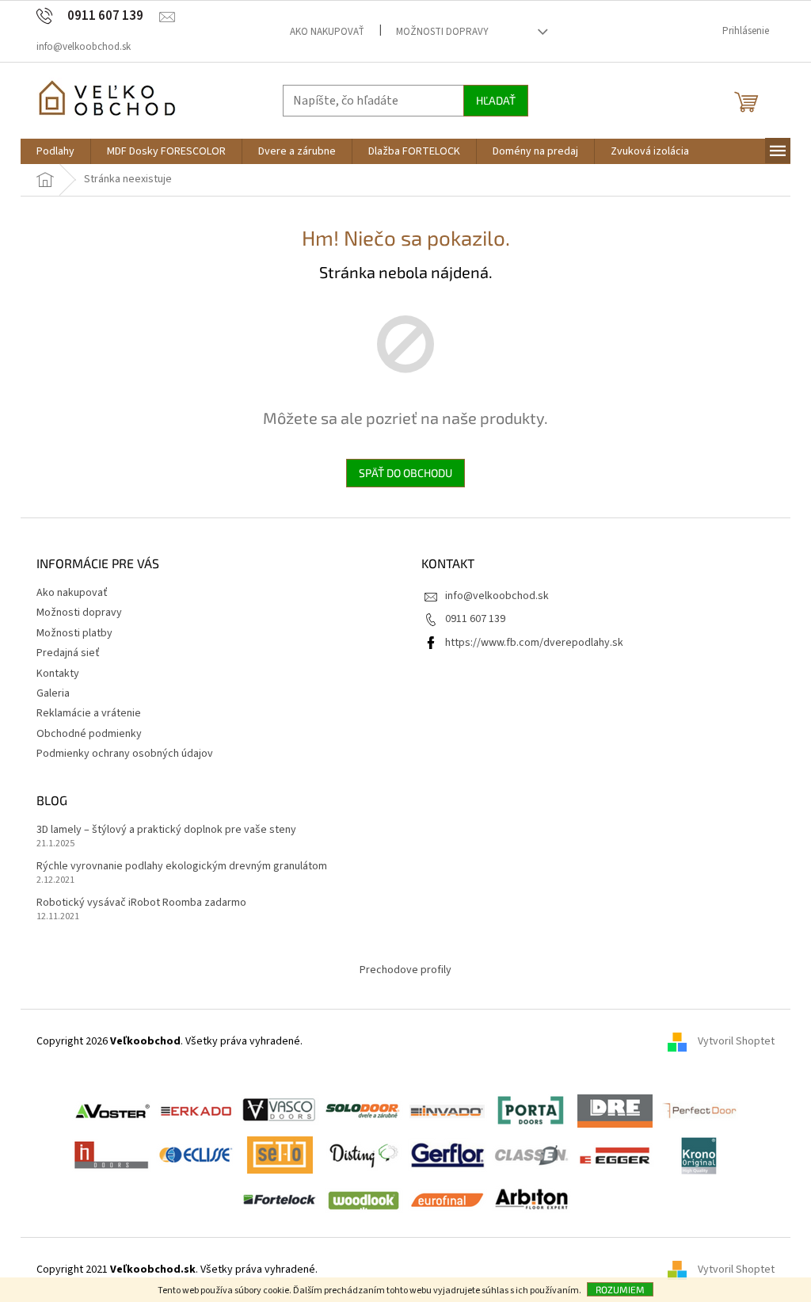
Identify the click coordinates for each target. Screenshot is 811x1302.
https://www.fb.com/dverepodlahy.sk (534, 643)
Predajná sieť (68, 653)
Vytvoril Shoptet (736, 1041)
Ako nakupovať (327, 32)
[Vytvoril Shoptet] (683, 1269)
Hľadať (496, 100)
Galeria (53, 693)
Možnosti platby (74, 633)
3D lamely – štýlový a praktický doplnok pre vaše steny (166, 830)
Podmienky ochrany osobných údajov (124, 754)
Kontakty (57, 674)
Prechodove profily (405, 970)
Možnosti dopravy (442, 32)
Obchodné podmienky (89, 734)
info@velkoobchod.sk (497, 596)
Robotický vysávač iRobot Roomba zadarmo (141, 903)
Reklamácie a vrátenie (88, 713)
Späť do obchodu (405, 472)
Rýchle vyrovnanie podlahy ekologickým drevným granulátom (181, 866)
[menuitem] (55, 151)
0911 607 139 (475, 619)
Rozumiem (620, 1289)
